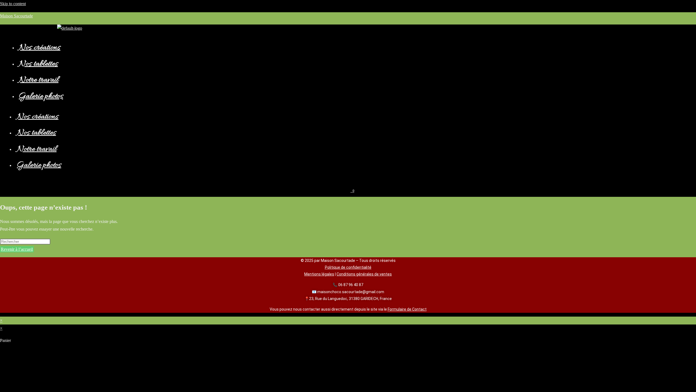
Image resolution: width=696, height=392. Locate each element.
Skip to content (13, 3)
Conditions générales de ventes (364, 274)
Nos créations (39, 47)
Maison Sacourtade (16, 16)
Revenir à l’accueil (17, 249)
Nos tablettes (38, 64)
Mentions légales (319, 274)
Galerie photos (41, 96)
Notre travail (38, 80)
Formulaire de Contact (407, 309)
